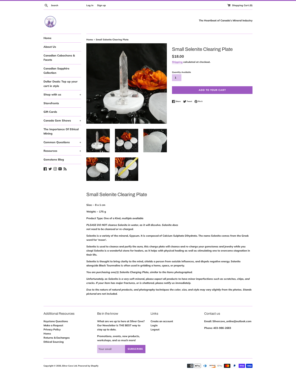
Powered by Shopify (88, 365)
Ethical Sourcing (54, 341)
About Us (50, 46)
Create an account (162, 321)
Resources (62, 150)
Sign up (101, 5)
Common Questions (62, 142)
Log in (89, 5)
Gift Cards (50, 111)
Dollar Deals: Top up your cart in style (61, 84)
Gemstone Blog (54, 159)
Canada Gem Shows (62, 120)
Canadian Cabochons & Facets (59, 58)
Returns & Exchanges (57, 337)
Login (154, 325)
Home (47, 38)
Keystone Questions (56, 321)
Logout (155, 329)
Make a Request (53, 325)
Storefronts (51, 103)
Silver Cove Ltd (69, 365)
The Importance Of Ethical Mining (61, 131)
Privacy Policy (52, 329)
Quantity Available (181, 72)
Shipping (177, 61)
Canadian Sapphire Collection (56, 71)
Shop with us (62, 94)
